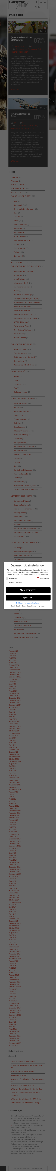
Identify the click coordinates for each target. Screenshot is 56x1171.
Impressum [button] (41, 606)
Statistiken (44, 579)
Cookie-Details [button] (16, 606)
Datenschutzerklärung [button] (29, 606)
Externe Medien (15, 583)
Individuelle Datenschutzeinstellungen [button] (28, 603)
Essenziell (13, 579)
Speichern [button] (28, 597)
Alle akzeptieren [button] (28, 590)
